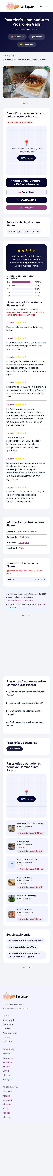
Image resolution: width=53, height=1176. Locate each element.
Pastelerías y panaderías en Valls (26, 940)
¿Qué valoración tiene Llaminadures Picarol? (24, 724)
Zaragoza (8, 1079)
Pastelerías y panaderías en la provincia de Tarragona (24, 955)
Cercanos (8, 1041)
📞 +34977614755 (26, 200)
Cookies (7, 1028)
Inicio (5, 55)
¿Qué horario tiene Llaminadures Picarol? (23, 712)
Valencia (7, 1062)
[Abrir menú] (48, 6)
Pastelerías (14, 748)
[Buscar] (41, 6)
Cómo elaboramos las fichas (20, 600)
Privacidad (8, 1024)
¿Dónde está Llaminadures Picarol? (26, 703)
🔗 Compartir (26, 207)
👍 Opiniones (26, 44)
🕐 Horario (36, 36)
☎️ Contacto (17, 36)
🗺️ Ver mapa (26, 158)
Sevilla (6, 1071)
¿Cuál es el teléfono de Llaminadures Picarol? (25, 693)
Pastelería (25, 537)
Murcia (6, 1075)
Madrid (6, 1053)
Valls (13, 55)
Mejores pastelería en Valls (22, 947)
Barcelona (8, 1058)
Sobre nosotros (10, 1033)
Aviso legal (8, 1020)
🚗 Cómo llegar (26, 192)
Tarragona (24, 542)
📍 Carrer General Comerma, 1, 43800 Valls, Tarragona (26, 182)
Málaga (6, 1066)
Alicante (7, 1104)
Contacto (8, 1037)
